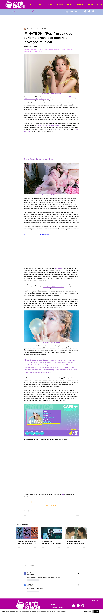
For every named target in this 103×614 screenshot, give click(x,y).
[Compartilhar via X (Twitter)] (28, 511)
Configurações (87, 611)
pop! (47, 505)
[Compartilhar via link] (31, 511)
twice (42, 502)
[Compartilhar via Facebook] (24, 511)
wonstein (54, 505)
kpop (28, 502)
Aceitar (96, 611)
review (34, 502)
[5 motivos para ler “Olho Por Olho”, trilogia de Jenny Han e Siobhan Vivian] (27, 533)
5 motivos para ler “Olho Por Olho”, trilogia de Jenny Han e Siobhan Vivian (27, 542)
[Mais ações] (78, 573)
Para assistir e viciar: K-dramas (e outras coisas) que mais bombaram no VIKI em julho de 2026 (76, 542)
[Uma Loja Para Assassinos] (52, 533)
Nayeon (74, 502)
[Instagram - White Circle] (85, 11)
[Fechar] (101, 611)
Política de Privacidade (60, 611)
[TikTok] (93, 11)
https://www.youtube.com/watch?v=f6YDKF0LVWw (37, 234)
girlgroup (49, 502)
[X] (89, 11)
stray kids (59, 502)
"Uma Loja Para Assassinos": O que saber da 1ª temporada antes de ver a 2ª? (50, 542)
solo (67, 502)
